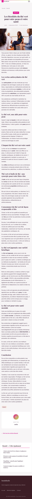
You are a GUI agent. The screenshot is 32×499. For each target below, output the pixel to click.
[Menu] (29, 1)
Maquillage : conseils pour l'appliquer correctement (13, 461)
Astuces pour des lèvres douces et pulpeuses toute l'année (14, 451)
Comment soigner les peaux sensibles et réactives (13, 466)
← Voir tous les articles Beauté (9, 433)
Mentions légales (11, 490)
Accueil (3, 8)
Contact (19, 490)
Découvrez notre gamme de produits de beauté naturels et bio (15, 456)
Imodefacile (5, 481)
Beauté (8, 8)
